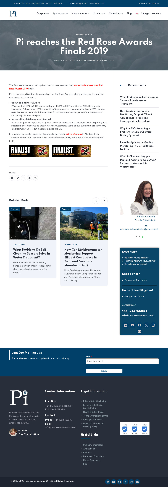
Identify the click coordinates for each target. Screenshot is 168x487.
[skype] (35, 178)
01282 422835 (152, 3)
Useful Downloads (91, 460)
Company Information (93, 445)
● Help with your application (135, 257)
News (66, 61)
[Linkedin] (125, 325)
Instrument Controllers (93, 456)
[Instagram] (153, 325)
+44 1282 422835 (63, 420)
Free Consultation (28, 434)
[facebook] (11, 178)
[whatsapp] (23, 178)
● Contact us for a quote (134, 280)
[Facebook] (139, 325)
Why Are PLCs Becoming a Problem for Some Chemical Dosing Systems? (136, 132)
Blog (85, 464)
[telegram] (29, 178)
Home (56, 61)
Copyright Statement (92, 419)
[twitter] (17, 178)
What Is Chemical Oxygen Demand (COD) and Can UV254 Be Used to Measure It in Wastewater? (138, 161)
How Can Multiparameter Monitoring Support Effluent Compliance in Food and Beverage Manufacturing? (83, 257)
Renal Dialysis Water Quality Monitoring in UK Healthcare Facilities (137, 146)
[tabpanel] (139, 205)
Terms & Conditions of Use (95, 416)
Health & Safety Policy (93, 412)
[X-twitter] (146, 325)
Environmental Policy (93, 405)
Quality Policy (89, 408)
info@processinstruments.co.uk (90, 3)
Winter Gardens (74, 134)
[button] (96, 200)
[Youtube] (132, 325)
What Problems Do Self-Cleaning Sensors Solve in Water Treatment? (31, 253)
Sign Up (104, 371)
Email (89, 356)
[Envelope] (139, 331)
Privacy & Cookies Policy (94, 401)
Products (87, 452)
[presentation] (136, 236)
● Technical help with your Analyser (138, 261)
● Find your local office (133, 296)
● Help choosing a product (134, 264)
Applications (89, 449)
